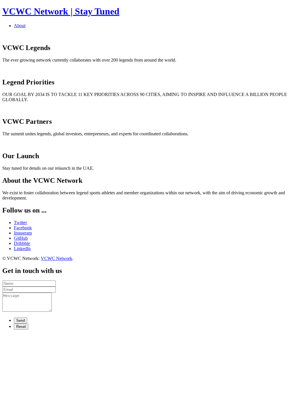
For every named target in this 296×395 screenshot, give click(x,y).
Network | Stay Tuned (60, 11)
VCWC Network (56, 258)
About (19, 25)
